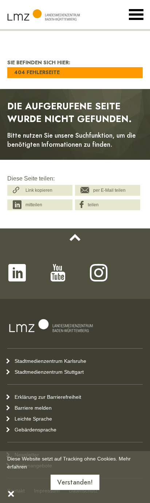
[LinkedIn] (17, 272)
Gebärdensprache (35, 430)
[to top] (75, 237)
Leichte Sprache (33, 419)
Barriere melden (33, 408)
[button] (39, 190)
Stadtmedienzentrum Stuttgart (49, 372)
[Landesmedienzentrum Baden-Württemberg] (43, 15)
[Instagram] (98, 272)
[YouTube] (58, 272)
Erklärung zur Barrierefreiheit (48, 397)
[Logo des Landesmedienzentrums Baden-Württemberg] (51, 325)
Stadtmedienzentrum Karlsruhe (50, 361)
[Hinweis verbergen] (11, 495)
